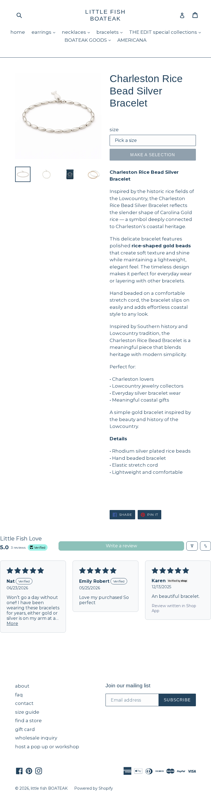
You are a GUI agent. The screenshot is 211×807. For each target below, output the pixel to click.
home (17, 32)
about (22, 686)
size (114, 129)
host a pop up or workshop (47, 746)
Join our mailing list (128, 685)
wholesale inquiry (36, 738)
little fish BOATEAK (105, 15)
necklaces (77, 32)
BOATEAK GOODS (89, 40)
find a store (28, 720)
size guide (27, 712)
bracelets (110, 32)
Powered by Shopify (93, 788)
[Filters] (192, 546)
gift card (25, 729)
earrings (45, 32)
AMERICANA (131, 40)
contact (24, 703)
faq (19, 694)
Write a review (121, 545)
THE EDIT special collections (166, 32)
